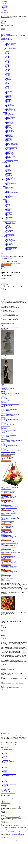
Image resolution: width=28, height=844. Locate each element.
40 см (7, 90)
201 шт (8, 74)
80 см (7, 83)
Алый (7, 200)
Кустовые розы (10, 106)
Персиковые (9, 101)
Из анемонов (9, 152)
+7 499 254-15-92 (5, 38)
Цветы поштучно (7, 41)
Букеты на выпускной (11, 247)
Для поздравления (10, 240)
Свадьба (5, 232)
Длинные (8, 79)
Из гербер (8, 121)
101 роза (8, 73)
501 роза (8, 75)
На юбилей (9, 249)
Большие (8, 149)
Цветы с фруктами (10, 178)
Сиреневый (9, 212)
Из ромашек (9, 134)
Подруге (8, 191)
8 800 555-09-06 (4, 256)
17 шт (7, 54)
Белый (7, 201)
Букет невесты (7, 754)
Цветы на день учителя (12, 192)
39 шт (7, 67)
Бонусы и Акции (7, 772)
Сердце (8, 182)
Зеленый (8, 205)
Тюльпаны (8, 173)
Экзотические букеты (11, 148)
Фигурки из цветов (11, 183)
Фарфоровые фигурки (11, 219)
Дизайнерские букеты (11, 141)
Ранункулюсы (9, 230)
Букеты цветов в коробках (9, 221)
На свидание (9, 245)
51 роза (8, 69)
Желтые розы (9, 95)
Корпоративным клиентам (9, 774)
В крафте (8, 108)
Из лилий (8, 127)
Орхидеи (8, 170)
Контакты (5, 8)
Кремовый (8, 206)
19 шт (7, 56)
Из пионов (9, 139)
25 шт (7, 60)
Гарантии (5, 770)
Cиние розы (9, 91)
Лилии (8, 169)
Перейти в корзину (5, 842)
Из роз (7, 132)
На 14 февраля (9, 244)
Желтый (8, 204)
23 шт (7, 58)
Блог (4, 786)
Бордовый (8, 202)
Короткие (8, 78)
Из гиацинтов (9, 122)
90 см (7, 82)
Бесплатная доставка (8, 761)
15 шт (7, 53)
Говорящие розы (10, 105)
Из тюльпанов (9, 135)
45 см (7, 88)
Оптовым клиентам (8, 775)
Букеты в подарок (10, 235)
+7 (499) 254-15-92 (5, 789)
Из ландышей (9, 154)
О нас (4, 3)
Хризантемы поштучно (12, 48)
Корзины (5, 162)
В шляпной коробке (11, 109)
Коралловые (9, 96)
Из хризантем (9, 136)
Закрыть (3, 22)
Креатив (8, 180)
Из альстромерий (10, 117)
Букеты (5, 112)
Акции (5, 762)
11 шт (7, 52)
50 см (7, 87)
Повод (5, 236)
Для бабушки (9, 193)
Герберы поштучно (11, 43)
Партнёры (5, 782)
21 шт (7, 57)
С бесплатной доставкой (12, 160)
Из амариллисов (10, 118)
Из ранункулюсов (10, 156)
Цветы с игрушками (11, 177)
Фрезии (8, 174)
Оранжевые (9, 100)
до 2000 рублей (10, 114)
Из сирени (8, 157)
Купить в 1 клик (5, 284)
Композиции (6, 179)
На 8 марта (9, 243)
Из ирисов (8, 125)
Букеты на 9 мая (10, 251)
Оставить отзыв (4, 668)
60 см (7, 86)
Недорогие (9, 113)
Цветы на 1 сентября (11, 241)
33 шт (7, 65)
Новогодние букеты (11, 145)
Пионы (8, 228)
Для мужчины (9, 195)
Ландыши (8, 167)
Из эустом (8, 138)
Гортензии (8, 226)
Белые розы (9, 92)
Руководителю (9, 196)
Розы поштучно (10, 45)
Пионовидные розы (11, 110)
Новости (5, 785)
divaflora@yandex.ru (5, 790)
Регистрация (7, 34)
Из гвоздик (9, 119)
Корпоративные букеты (12, 144)
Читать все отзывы (5, 666)
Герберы (8, 166)
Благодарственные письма (9, 784)
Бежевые (8, 213)
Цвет (4, 199)
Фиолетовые (9, 104)
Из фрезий (8, 158)
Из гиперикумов (10, 153)
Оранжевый (9, 208)
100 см (8, 80)
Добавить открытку (5, 802)
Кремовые (8, 99)
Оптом (5, 7)
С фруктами (9, 140)
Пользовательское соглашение (8, 793)
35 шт (7, 66)
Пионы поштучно (10, 44)
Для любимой (9, 187)
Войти (2, 34)
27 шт (7, 61)
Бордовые (8, 93)
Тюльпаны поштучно (11, 47)
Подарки (5, 218)
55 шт (7, 70)
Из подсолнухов (10, 131)
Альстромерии (9, 164)
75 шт (7, 71)
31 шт (7, 64)
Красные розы (9, 97)
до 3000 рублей (10, 115)
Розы (4, 49)
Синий (8, 210)
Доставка (5, 6)
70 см (7, 84)
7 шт (7, 51)
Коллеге (8, 197)
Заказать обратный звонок (7, 39)
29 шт (7, 62)
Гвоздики (8, 165)
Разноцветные (9, 217)
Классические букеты (11, 143)
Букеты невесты (10, 234)
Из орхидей (9, 128)
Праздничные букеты (11, 147)
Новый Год (9, 238)
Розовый (8, 209)
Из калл (8, 126)
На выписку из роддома (12, 248)
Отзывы (5, 10)
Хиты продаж (9, 161)
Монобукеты (9, 130)
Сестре (8, 189)
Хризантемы (9, 175)
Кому (4, 186)
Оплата (5, 5)
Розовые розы (9, 103)
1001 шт (8, 77)
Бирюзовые (9, 214)
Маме (7, 188)
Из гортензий (9, 123)
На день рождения (10, 239)
